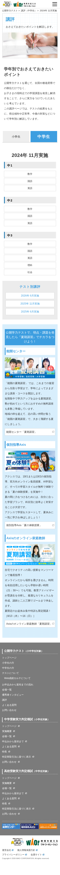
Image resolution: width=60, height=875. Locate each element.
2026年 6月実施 (30, 295)
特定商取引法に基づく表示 (16, 756)
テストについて (10, 673)
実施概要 (7, 731)
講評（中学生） (29, 10)
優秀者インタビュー (13, 694)
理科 (30, 265)
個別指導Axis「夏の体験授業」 (24, 525)
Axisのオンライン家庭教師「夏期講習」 (29, 623)
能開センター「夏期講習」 (21, 432)
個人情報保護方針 (26, 850)
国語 (30, 181)
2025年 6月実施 (30, 311)
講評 (4, 699)
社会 (30, 272)
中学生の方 (8, 668)
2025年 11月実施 (30, 303)
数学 (30, 174)
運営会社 (6, 850)
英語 (30, 188)
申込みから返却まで (13, 741)
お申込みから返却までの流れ (17, 684)
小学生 (16, 136)
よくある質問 (9, 705)
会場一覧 (7, 689)
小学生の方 (8, 662)
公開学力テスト (10, 10)
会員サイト (36, 854)
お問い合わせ (9, 710)
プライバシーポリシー (13, 854)
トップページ (9, 657)
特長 (4, 751)
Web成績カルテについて (17, 678)
